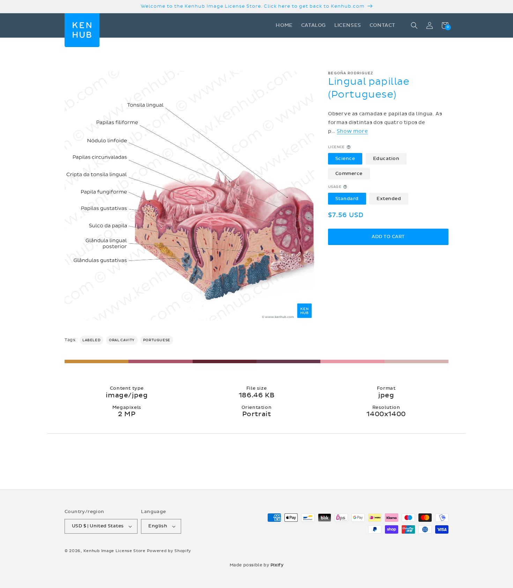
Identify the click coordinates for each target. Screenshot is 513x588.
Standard (347, 198)
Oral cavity (122, 340)
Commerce (349, 173)
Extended (389, 198)
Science (345, 158)
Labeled (91, 340)
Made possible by (257, 565)
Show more (352, 131)
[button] (414, 25)
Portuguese (156, 340)
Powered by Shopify (169, 551)
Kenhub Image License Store (114, 551)
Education (386, 158)
